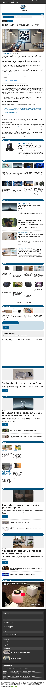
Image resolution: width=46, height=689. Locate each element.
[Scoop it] (43, 0)
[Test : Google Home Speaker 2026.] (6, 659)
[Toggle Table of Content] (24, 77)
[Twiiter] (31, 0)
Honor (14, 171)
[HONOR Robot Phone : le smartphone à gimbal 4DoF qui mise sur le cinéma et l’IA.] (28, 167)
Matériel (8, 288)
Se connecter (6, 615)
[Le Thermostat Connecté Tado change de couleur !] (7, 270)
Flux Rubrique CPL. (7, 627)
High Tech (19, 287)
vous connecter (11, 335)
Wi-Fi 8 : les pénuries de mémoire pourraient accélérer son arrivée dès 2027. (23, 574)
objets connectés (5, 289)
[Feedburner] (41, 0)
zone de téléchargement (9, 0)
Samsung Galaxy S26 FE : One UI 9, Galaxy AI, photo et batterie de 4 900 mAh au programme (6, 174)
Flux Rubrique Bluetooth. (8, 626)
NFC (24, 314)
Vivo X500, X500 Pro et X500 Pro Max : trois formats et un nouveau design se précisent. (6, 191)
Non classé (4, 287)
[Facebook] (29, 0)
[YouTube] (37, 0)
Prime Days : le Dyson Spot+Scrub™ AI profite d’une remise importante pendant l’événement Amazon (29, 147)
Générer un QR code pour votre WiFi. (11, 634)
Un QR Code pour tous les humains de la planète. (15, 79)
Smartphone (5, 160)
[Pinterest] (39, 0)
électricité (41, 287)
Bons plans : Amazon (6, 2)
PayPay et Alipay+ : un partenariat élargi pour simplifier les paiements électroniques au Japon (28, 317)
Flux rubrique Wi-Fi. (7, 629)
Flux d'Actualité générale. (8, 622)
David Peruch (9, 53)
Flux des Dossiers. (7, 623)
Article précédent (18, 302)
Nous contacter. (7, 641)
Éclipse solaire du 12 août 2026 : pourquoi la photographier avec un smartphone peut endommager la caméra (28, 191)
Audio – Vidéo (5, 200)
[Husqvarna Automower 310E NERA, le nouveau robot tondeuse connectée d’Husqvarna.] (17, 286)
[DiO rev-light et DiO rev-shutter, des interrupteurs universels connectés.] (28, 270)
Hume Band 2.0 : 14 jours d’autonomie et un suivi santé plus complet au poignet (22, 506)
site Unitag (16, 126)
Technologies (5, 477)
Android (8, 287)
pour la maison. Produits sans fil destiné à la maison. (17, 289)
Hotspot (18, 314)
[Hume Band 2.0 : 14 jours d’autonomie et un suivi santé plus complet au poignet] (23, 501)
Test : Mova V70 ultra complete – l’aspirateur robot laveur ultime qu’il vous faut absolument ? (6, 481)
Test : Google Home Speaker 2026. (17, 658)
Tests (29, 294)
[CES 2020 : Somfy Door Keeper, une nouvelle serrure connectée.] (17, 270)
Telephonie (4, 171)
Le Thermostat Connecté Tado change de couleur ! (6, 274)
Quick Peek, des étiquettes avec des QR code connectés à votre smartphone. (7, 317)
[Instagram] (33, 0)
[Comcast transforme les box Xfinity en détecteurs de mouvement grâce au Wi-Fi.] (23, 547)
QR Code (8, 28)
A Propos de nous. (7, 643)
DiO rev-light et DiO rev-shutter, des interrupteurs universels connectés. (28, 274)
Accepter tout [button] (14, 686)
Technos (15, 0)
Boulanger (12, 2)
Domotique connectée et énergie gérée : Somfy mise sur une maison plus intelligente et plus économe (7, 454)
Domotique (4, 288)
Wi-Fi (31, 294)
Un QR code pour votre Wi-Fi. (13, 74)
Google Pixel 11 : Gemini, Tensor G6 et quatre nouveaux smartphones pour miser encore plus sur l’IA (17, 192)
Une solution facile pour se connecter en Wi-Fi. (38, 316)
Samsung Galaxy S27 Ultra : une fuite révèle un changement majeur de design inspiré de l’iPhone (39, 174)
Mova (7, 471)
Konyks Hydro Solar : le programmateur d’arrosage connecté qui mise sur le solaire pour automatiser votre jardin (17, 456)
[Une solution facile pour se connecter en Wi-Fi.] (39, 312)
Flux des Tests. (6, 625)
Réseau (4, 534)
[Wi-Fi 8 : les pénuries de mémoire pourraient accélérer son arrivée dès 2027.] (5, 575)
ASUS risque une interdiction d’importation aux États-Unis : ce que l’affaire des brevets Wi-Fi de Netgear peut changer (26, 569)
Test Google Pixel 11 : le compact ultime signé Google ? (22, 383)
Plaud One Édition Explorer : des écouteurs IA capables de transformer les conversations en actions (17, 175)
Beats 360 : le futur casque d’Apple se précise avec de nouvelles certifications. (29, 221)
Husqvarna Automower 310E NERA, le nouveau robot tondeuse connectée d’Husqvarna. (17, 294)
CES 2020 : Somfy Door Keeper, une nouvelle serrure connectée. (17, 276)
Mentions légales (7, 645)
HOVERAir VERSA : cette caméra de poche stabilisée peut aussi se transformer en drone (25, 528)
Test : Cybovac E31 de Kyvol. (7, 292)
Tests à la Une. (5, 367)
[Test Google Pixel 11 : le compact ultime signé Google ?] (23, 379)
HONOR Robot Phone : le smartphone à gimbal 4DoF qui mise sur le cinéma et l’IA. (28, 174)
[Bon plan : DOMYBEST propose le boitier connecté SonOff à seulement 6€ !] (39, 270)
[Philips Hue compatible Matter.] (39, 286)
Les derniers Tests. (7, 648)
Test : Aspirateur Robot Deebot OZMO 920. (28, 296)
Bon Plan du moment (6, 140)
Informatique (15, 315)
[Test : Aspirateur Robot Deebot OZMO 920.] (28, 286)
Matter (20, 469)
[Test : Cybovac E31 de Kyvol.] (7, 286)
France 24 (12, 117)
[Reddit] (35, 0)
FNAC (17, 2)
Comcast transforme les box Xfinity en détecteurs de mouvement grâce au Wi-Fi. (21, 552)
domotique (5, 263)
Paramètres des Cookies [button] (6, 686)
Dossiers (14, 314)
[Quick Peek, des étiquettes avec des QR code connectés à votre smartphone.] (7, 312)
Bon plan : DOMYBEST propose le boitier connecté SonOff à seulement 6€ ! (38, 275)
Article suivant (28, 302)
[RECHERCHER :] (37, 16)
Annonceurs (6, 644)
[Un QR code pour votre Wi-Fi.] (17, 312)
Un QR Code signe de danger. (11, 80)
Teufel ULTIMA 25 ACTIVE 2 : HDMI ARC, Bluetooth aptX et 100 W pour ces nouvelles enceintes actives (30, 236)
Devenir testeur (7, 617)
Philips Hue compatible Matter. (38, 289)
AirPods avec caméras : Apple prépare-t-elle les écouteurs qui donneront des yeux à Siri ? (30, 251)
